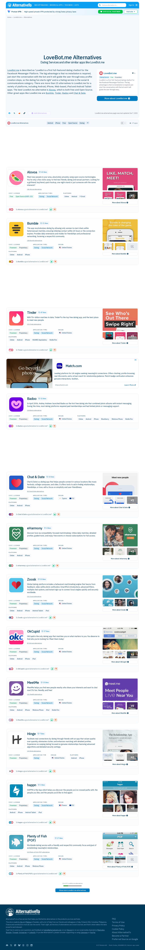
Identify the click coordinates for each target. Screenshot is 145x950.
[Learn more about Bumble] (16, 229)
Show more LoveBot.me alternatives (72, 890)
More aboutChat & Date (119, 507)
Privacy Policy (118, 925)
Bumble (50, 93)
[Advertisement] (72, 35)
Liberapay (84, 932)
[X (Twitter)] (11, 945)
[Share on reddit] (19, 113)
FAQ (114, 918)
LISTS (77, 5)
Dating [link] (82, 123)
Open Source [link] (72, 123)
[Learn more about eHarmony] (16, 533)
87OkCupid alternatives (34, 643)
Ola (21, 922)
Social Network (52, 196)
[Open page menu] (136, 5)
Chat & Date (80, 93)
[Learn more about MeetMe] (16, 688)
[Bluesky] (19, 945)
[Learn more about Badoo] (16, 404)
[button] (43, 172)
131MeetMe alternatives (34, 694)
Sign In (131, 5)
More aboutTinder (119, 343)
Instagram (23, 932)
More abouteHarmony (119, 559)
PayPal (92, 932)
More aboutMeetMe (119, 713)
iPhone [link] (58, 123)
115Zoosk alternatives (34, 596)
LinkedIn (32, 932)
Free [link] (64, 123)
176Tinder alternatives (34, 324)
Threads (15, 932)
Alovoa (52, 89)
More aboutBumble (119, 254)
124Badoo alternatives (34, 410)
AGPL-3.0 (28, 196)
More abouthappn (119, 815)
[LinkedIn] (31, 945)
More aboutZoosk (119, 610)
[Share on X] (14, 113)
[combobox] (112, 5)
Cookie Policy (118, 929)
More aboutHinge (119, 764)
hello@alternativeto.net (52, 930)
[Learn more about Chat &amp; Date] (16, 482)
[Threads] (23, 945)
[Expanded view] (122, 123)
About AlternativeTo (121, 932)
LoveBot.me (13, 70)
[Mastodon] (15, 945)
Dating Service (104, 77)
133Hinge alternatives (34, 751)
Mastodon (101, 930)
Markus (28, 922)
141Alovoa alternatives (34, 189)
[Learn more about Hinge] (16, 739)
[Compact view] (125, 123)
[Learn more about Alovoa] (16, 177)
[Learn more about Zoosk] (16, 585)
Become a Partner (120, 935)
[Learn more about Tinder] (16, 318)
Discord (69, 930)
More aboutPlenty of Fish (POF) (119, 867)
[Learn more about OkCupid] (16, 637)
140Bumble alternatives (34, 240)
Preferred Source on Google (125, 939)
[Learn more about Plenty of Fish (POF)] (16, 842)
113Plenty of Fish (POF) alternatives (38, 852)
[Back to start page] (20, 5)
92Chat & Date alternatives (35, 491)
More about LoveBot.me (115, 98)
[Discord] (7, 945)
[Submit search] (100, 5)
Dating (41, 196)
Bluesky (9, 932)
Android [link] (50, 123)
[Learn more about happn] (16, 790)
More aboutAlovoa (119, 203)
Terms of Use (118, 922)
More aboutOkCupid (119, 662)
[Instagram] (27, 945)
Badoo (65, 93)
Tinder (58, 93)
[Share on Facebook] (9, 113)
